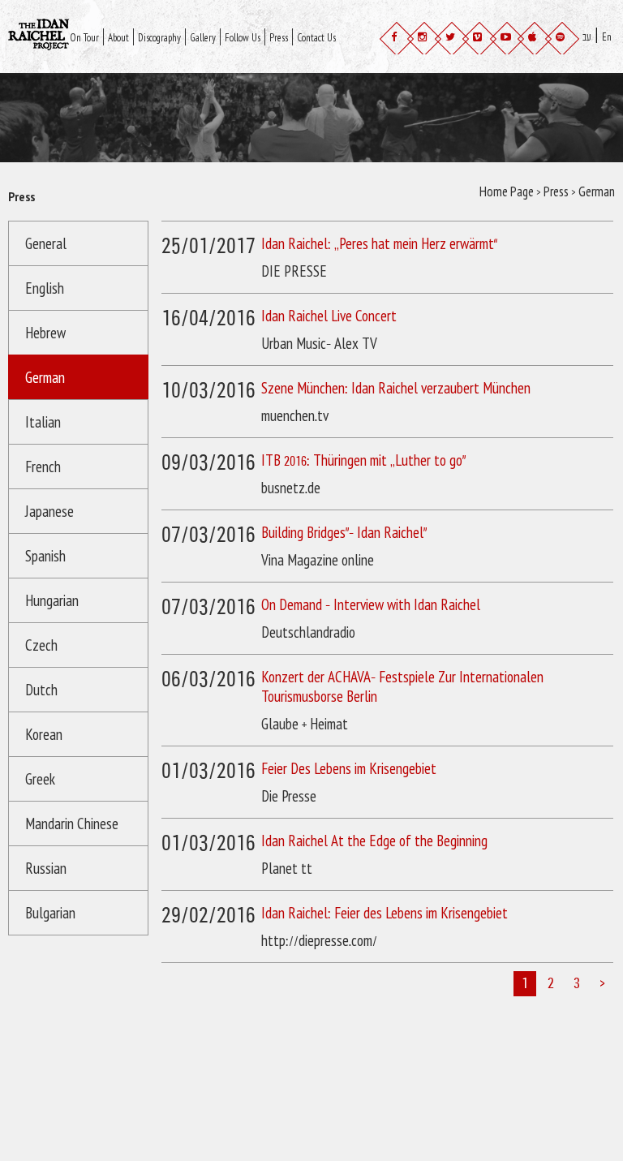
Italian (43, 423)
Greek (40, 780)
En (591, 50)
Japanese (49, 512)
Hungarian (52, 601)
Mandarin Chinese (71, 824)
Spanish (45, 557)
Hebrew (45, 334)
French (43, 467)
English (44, 289)
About (178, 31)
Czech (41, 646)
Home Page (506, 193)
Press (116, 49)
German (45, 378)
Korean (43, 735)
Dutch (41, 691)
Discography (244, 31)
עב (591, 29)
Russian (46, 869)
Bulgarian (50, 914)
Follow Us (373, 31)
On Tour (124, 31)
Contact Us (176, 49)
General (46, 244)
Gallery (313, 31)
